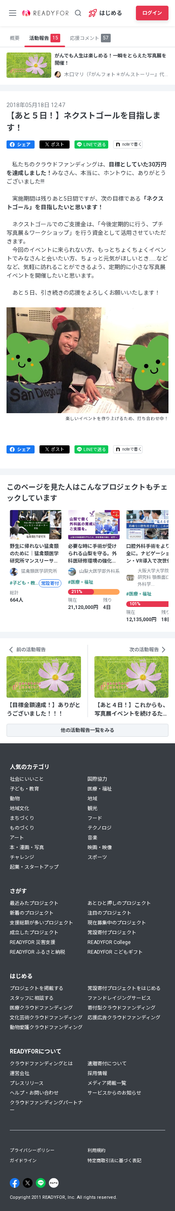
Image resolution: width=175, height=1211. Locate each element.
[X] (28, 1183)
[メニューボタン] (13, 13)
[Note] (54, 1183)
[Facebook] (15, 1183)
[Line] (41, 1183)
